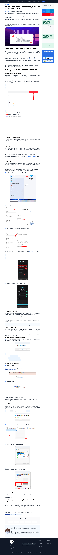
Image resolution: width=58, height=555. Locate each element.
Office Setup (41, 546)
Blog (40, 540)
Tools (43, 1)
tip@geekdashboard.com (29, 543)
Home (5, 4)
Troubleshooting (20, 514)
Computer (8, 4)
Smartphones (23, 1)
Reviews (39, 1)
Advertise (48, 540)
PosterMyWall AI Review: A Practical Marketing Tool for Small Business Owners (47, 22)
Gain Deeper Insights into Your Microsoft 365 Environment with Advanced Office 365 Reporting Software (48, 32)
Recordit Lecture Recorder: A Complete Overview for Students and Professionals (48, 36)
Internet (34, 1)
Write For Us (41, 545)
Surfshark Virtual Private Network (30, 156)
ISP (15, 514)
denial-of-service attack (32, 58)
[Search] (53, 1)
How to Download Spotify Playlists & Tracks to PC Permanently (47, 40)
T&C (47, 545)
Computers (29, 1)
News (18, 1)
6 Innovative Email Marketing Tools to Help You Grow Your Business (47, 26)
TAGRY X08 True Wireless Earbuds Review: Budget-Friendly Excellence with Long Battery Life (47, 46)
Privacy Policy (49, 543)
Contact (40, 543)
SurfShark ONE (31, 251)
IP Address (12, 514)
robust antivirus (14, 165)
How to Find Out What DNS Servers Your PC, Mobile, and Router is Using (17, 325)
